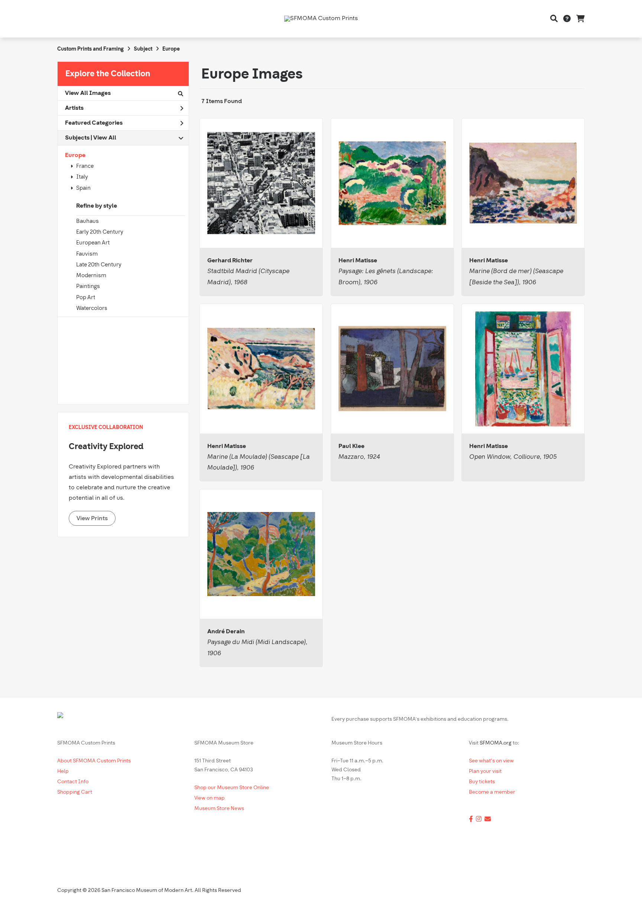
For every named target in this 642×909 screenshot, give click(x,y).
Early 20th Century (99, 232)
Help (63, 771)
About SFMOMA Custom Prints (94, 761)
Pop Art (85, 298)
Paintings (88, 286)
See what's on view (491, 761)
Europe (75, 156)
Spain (83, 188)
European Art (93, 243)
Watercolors (91, 308)
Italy (82, 177)
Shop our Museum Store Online (231, 787)
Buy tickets (482, 782)
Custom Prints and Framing (90, 49)
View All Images (88, 93)
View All (104, 138)
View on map (209, 798)
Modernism (91, 276)
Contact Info (72, 782)
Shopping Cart (74, 792)
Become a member (492, 792)
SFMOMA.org (496, 743)
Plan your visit (485, 771)
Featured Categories (94, 123)
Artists (74, 108)
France (85, 166)
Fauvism (87, 254)
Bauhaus (87, 221)
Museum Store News (219, 808)
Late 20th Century (98, 265)
